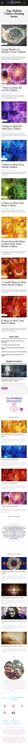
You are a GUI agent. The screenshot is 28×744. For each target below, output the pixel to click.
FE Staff (3, 54)
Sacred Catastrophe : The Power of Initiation (12, 646)
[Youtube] (13, 713)
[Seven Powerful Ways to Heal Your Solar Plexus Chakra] (14, 227)
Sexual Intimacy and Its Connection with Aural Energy (12, 355)
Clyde (13, 681)
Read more (4, 388)
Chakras (4, 43)
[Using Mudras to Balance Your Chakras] (14, 35)
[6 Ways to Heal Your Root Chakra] (14, 306)
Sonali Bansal (4, 170)
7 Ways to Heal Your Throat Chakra (12, 166)
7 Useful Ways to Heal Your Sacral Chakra (13, 283)
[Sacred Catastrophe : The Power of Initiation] (14, 638)
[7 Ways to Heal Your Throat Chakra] (14, 150)
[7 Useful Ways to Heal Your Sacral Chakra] (14, 268)
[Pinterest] (22, 706)
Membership (14, 699)
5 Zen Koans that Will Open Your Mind (10, 344)
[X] (4, 713)
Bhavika (6, 681)
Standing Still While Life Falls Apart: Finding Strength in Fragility (12, 380)
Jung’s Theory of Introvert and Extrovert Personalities (14, 351)
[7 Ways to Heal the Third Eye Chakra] (14, 112)
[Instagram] (13, 706)
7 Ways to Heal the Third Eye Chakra (11, 127)
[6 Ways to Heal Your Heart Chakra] (14, 189)
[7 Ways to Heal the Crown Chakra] (14, 73)
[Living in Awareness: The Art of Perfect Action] (14, 589)
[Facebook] (4, 706)
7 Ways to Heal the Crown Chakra (11, 89)
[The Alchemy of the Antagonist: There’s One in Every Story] (14, 613)
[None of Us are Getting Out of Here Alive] (14, 532)
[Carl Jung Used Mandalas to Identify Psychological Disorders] (14, 563)
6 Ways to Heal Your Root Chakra (12, 322)
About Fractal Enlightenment (16, 697)
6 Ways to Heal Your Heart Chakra (12, 204)
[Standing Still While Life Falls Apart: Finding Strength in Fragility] (14, 371)
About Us (4, 697)
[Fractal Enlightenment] (14, 2)
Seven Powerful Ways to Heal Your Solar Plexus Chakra (13, 244)
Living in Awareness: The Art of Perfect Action (12, 597)
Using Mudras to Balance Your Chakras (13, 50)
